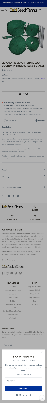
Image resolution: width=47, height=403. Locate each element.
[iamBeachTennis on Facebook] (17, 395)
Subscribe (23, 388)
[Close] (41, 352)
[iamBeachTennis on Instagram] (20, 395)
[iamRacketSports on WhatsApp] (30, 395)
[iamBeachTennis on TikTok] (27, 395)
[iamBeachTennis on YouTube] (23, 395)
